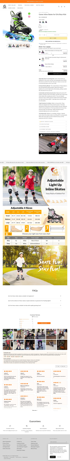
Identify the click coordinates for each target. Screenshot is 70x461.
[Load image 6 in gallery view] (28, 45)
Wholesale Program (35, 446)
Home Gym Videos (21, 450)
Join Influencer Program (22, 446)
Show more (34, 410)
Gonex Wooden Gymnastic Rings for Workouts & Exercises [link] (55, 58)
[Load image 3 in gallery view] (17, 45)
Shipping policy (25, 457)
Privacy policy (12, 457)
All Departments (6, 446)
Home (40, 12)
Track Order (33, 441)
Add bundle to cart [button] (57, 73)
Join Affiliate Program (21, 445)
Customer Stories (20, 443)
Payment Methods (35, 445)
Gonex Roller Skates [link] (49, 64)
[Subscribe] (66, 442)
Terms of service (18, 457)
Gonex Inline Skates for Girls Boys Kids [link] (53, 50)
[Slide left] (4, 1)
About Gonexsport (7, 441)
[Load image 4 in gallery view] (20, 45)
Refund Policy (34, 448)
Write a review (44, 323)
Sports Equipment (45, 12)
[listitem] (8, 334)
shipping (45, 31)
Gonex (9, 455)
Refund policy (6, 457)
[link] (43, 52)
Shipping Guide (34, 443)
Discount (40, 31)
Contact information (7, 458)
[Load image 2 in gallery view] (13, 45)
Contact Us (19, 441)
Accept (53, 456)
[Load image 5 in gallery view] (24, 45)
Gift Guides (19, 448)
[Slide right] (66, 1)
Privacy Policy (6, 443)
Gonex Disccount (6, 448)
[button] (58, 6)
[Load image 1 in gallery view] (10, 45)
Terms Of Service (6, 445)
